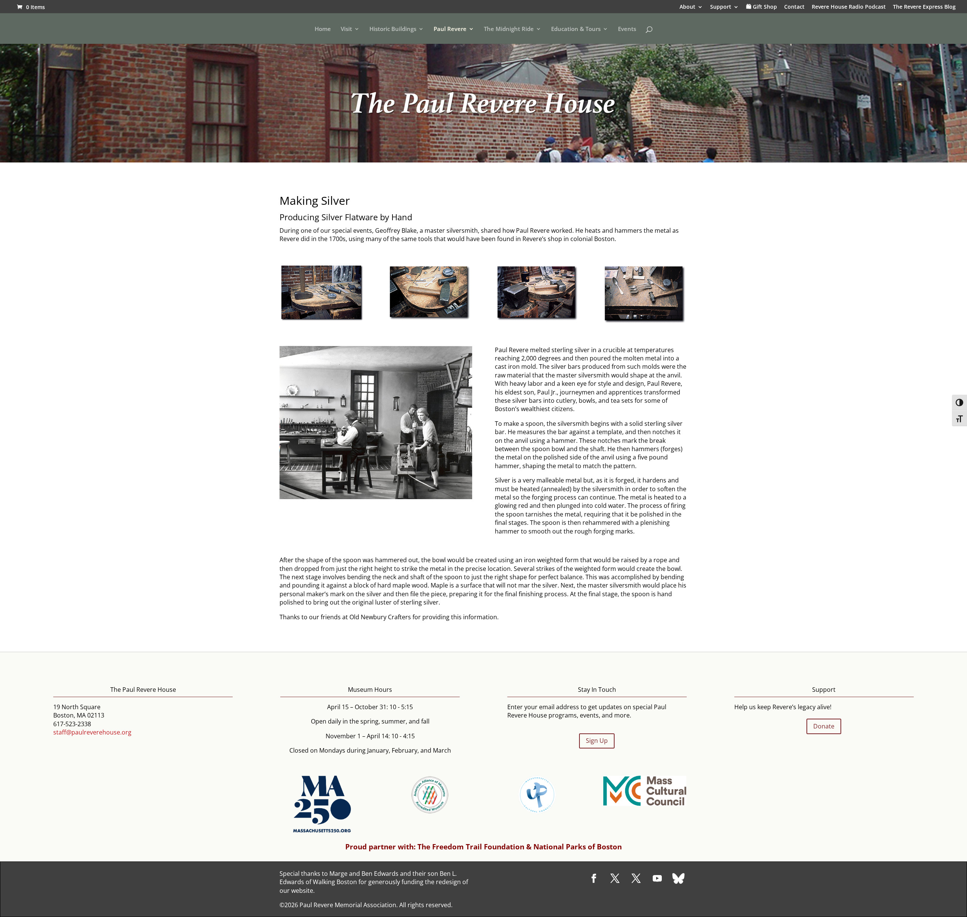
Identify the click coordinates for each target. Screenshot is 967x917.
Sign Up (597, 740)
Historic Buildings (392, 29)
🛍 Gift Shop (761, 7)
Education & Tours (576, 29)
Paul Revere (450, 29)
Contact (794, 7)
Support (720, 7)
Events (627, 29)
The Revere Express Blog (924, 7)
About (687, 7)
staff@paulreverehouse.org (92, 732)
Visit (346, 29)
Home (323, 29)
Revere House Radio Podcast (849, 7)
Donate (823, 726)
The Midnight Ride (509, 29)
